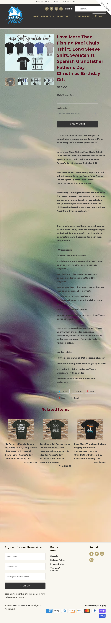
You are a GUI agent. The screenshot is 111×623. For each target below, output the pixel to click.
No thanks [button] (55, 65)
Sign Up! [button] (57, 60)
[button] (86, 19)
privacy (55, 80)
